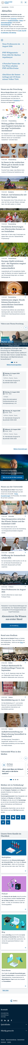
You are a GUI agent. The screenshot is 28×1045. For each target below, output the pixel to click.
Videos (21, 20)
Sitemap (3, 1039)
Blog (21, 642)
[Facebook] (11, 1020)
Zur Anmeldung (14, 625)
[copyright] (25, 118)
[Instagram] (1, 1020)
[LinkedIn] (5, 1020)
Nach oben (6, 990)
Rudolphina (16, 100)
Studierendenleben (13, 20)
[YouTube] (8, 1020)
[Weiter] (25, 328)
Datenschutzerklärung (11, 1039)
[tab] (12, 362)
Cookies (9, 1042)
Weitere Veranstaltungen (20, 449)
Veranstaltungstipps (6, 22)
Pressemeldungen (6, 24)
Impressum (3, 1042)
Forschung (13, 18)
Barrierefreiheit (20, 1039)
